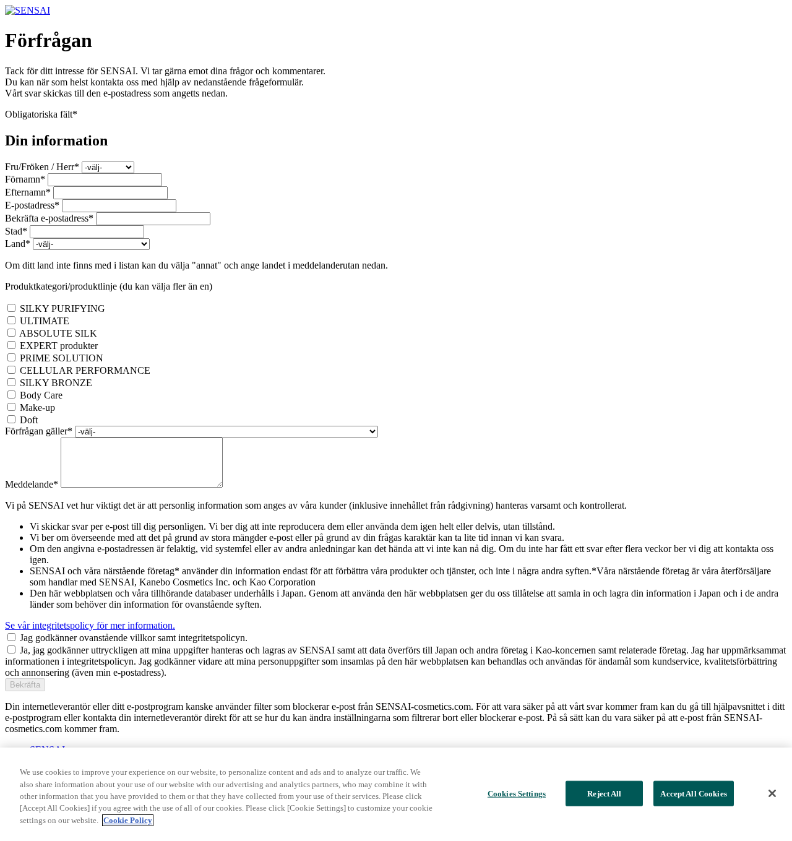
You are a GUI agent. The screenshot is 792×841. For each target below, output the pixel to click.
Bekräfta (25, 684)
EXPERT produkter (59, 345)
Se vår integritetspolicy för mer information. (90, 625)
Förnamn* (25, 179)
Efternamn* (28, 192)
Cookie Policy (127, 820)
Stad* (16, 231)
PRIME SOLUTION (61, 358)
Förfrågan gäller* (38, 431)
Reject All (604, 793)
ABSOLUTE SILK (58, 333)
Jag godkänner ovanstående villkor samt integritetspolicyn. (134, 637)
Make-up (37, 407)
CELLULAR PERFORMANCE (85, 370)
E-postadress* (32, 205)
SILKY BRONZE (56, 382)
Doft (29, 420)
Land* (17, 243)
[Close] (772, 793)
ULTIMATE (44, 321)
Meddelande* (31, 484)
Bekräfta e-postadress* (49, 218)
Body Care (41, 395)
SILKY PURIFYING (62, 308)
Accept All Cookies (693, 793)
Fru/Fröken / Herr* (42, 167)
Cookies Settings (517, 793)
